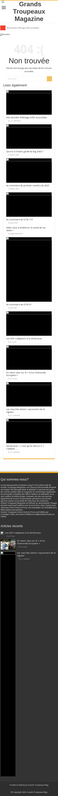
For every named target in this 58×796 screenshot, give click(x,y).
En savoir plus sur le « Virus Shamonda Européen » (31, 542)
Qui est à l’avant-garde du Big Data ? (24, 151)
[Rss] (25, 788)
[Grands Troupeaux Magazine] (29, 11)
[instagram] (33, 788)
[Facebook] (27, 788)
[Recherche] (49, 78)
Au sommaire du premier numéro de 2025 (27, 185)
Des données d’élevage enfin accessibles (23, 28)
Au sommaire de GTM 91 (19, 304)
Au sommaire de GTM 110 (19, 219)
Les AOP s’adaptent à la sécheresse (24, 338)
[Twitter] (30, 788)
